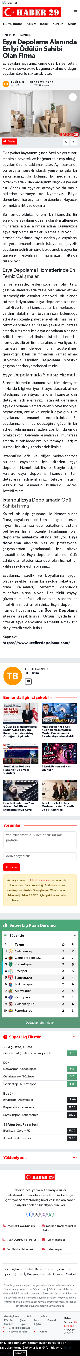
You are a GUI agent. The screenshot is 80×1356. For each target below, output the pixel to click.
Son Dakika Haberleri (20, 1249)
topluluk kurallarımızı (39, 880)
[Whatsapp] (50, 1214)
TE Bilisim (32, 673)
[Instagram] (43, 1214)
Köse (44, 24)
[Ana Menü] (75, 12)
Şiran (72, 24)
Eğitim (17, 1274)
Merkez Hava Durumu (21, 1225)
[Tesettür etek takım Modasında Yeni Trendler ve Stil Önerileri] (59, 790)
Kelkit (31, 24)
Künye (43, 1332)
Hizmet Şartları (18, 1332)
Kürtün (57, 24)
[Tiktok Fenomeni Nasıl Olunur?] (59, 753)
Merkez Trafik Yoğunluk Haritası (59, 1228)
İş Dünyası (31, 1274)
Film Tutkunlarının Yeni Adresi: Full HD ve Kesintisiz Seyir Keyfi (18, 806)
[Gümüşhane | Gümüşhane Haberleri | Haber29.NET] (32, 12)
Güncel (25, 35)
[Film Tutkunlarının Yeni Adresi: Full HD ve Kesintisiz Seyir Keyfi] (20, 790)
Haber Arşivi (54, 1249)
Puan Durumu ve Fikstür (21, 1239)
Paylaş (12, 141)
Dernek (45, 1274)
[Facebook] (29, 1214)
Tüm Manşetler (55, 1239)
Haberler (9, 35)
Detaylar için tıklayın (40, 1022)
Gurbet (71, 1274)
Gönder (11, 867)
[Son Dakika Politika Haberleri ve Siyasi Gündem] (20, 753)
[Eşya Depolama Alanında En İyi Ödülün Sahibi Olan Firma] (40, 113)
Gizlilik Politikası (19, 1328)
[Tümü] (75, 1157)
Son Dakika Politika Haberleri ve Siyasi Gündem (16, 770)
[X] (36, 1214)
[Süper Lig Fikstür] (75, 1037)
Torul (69, 1269)
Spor (6, 1274)
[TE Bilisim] (12, 676)
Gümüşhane (12, 24)
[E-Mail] (28, 681)
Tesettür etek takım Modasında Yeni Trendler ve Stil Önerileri (59, 806)
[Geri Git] (10, 3)
